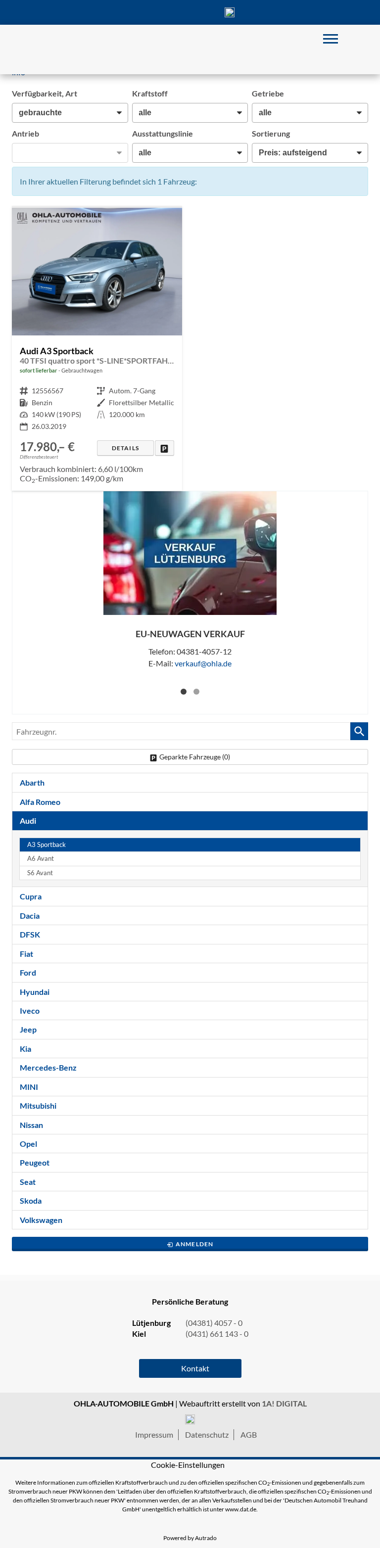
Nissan (31, 1124)
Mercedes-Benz (48, 1067)
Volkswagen (41, 1219)
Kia (25, 1048)
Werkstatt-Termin (269, 12)
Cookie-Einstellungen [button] (188, 1464)
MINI (29, 1086)
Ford (28, 972)
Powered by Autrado (190, 1538)
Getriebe (268, 93)
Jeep (28, 1029)
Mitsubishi (38, 1105)
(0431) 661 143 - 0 (217, 1333)
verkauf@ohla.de (203, 663)
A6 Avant (40, 858)
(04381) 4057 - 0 (229, 12)
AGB (248, 1434)
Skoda (31, 1200)
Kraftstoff (150, 93)
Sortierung (271, 133)
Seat (28, 1181)
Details (125, 448)
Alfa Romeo (40, 801)
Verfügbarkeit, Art (44, 93)
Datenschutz (207, 1434)
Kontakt (190, 12)
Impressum (154, 1434)
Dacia (30, 915)
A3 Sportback (46, 844)
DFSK (30, 934)
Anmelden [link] (195, 1244)
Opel (28, 1143)
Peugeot (34, 1162)
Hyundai (34, 991)
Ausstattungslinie (162, 133)
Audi (28, 820)
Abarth (32, 782)
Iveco (30, 1010)
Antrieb (25, 133)
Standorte (150, 12)
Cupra (31, 896)
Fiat (26, 953)
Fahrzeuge (111, 12)
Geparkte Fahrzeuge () (194, 756)
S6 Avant (40, 873)
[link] (164, 448)
